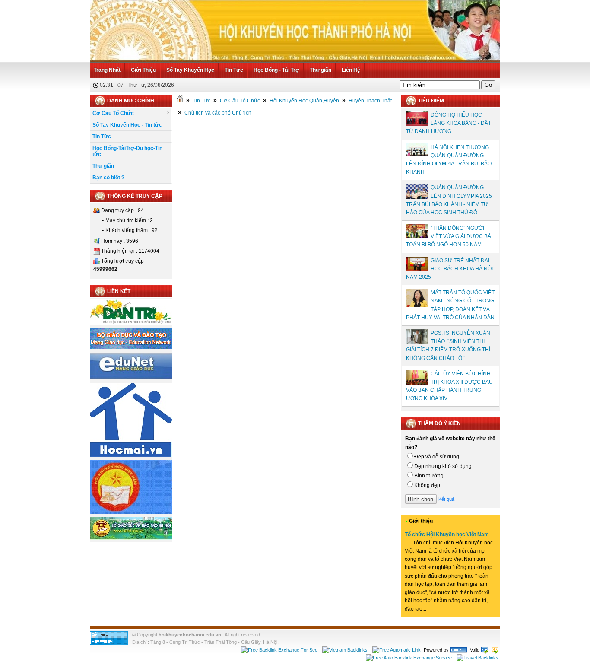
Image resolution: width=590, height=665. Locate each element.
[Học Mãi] (131, 455)
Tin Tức (234, 70)
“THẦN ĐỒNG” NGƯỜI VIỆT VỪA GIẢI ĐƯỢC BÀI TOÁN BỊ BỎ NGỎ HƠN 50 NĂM (449, 236)
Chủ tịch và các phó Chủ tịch (217, 113)
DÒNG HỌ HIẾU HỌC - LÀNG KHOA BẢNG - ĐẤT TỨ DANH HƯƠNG (448, 123)
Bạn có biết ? (108, 178)
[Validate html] (484, 649)
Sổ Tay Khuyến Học (190, 70)
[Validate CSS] (495, 649)
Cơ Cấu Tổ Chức (113, 113)
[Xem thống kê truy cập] (109, 643)
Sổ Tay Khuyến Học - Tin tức (127, 125)
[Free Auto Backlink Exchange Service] (409, 657)
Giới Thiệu (143, 70)
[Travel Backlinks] (477, 657)
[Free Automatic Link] (396, 649)
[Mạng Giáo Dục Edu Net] (131, 378)
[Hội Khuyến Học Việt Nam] (131, 512)
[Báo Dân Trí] (131, 323)
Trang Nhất (107, 70)
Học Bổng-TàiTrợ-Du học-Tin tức (127, 151)
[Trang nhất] (179, 101)
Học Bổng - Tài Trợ (276, 70)
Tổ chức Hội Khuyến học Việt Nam (447, 534)
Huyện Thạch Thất (370, 101)
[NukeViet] (459, 649)
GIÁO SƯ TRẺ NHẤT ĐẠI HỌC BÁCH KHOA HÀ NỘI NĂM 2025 (449, 269)
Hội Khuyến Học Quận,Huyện (304, 101)
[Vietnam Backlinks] (344, 649)
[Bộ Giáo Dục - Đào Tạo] (131, 347)
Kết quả (446, 499)
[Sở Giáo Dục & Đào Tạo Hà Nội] (131, 538)
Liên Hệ (351, 70)
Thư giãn (320, 70)
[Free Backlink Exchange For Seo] (279, 649)
